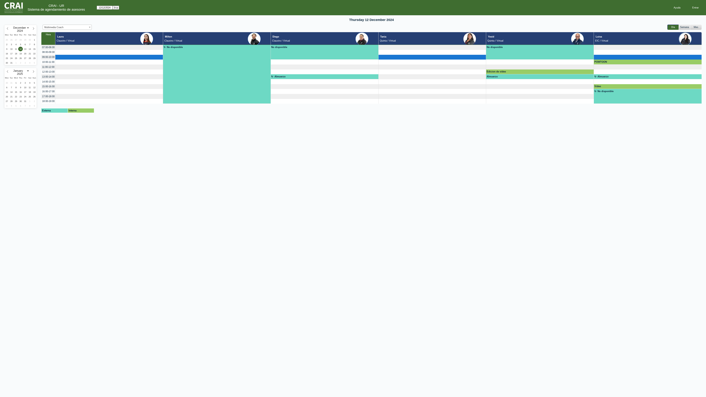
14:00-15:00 (48, 81)
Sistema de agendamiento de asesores (56, 9)
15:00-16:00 (48, 86)
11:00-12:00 (48, 67)
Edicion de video (496, 71)
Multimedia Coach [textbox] (53, 27)
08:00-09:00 (48, 52)
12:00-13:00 (48, 71)
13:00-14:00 (48, 76)
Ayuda (677, 7)
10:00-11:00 (48, 62)
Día (673, 27)
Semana (684, 27)
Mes (696, 27)
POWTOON (600, 61)
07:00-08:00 (48, 47)
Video (597, 86)
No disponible (175, 47)
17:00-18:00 (48, 96)
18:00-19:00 (48, 101)
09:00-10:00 (48, 57)
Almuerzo (280, 76)
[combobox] (67, 27)
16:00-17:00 (48, 91)
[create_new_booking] (109, 47)
